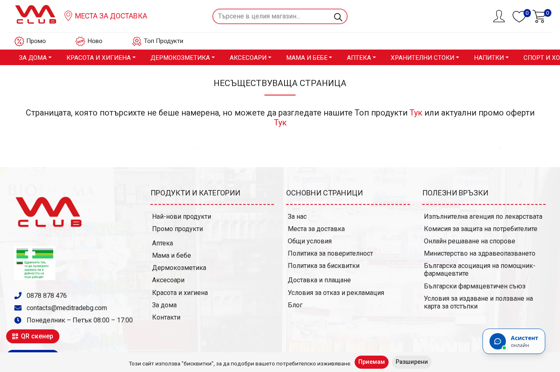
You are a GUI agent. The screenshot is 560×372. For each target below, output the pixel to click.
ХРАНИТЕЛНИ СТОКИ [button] (422, 57)
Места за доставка (110, 16)
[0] (539, 15)
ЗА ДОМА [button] (33, 57)
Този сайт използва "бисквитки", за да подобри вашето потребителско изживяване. (240, 363)
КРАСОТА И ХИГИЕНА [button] (98, 57)
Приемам (371, 361)
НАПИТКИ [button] (489, 57)
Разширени (412, 361)
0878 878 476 (46, 295)
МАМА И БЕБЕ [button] (307, 57)
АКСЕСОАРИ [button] (248, 57)
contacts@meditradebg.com (67, 308)
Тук (416, 113)
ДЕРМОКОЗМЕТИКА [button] (180, 57)
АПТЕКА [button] (359, 57)
